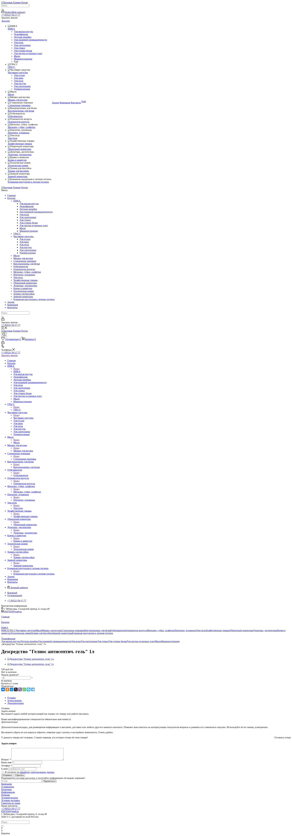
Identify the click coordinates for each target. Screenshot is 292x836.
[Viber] (20, 689)
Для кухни (24, 239)
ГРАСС (17, 233)
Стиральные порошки (24, 261)
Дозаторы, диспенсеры (25, 285)
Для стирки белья (28, 222)
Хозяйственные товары (25, 280)
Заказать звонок (9, 355)
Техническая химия (23, 291)
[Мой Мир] (11, 689)
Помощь (5, 795)
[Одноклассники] (7, 689)
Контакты (12, 307)
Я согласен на (29, 772)
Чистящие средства (24, 236)
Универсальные (27, 253)
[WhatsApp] (24, 689)
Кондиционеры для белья (26, 263)
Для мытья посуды (29, 203)
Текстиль (18, 277)
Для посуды (25, 247)
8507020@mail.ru (13, 611)
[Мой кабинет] (2, 319)
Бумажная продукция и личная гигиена (33, 299)
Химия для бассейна (24, 294)
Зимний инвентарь (23, 296)
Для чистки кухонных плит (33, 225)
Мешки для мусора (23, 258)
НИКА (17, 201)
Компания (12, 304)
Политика (6, 789)
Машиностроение (28, 231)
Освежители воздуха (24, 269)
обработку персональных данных (37, 772)
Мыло (22, 228)
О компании (7, 786)
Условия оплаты (9, 797)
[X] (16, 689)
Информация (8, 792)
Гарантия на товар (10, 803)
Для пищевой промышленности (36, 212)
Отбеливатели (20, 266)
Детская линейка (28, 209)
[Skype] (28, 689)
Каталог (11, 198)
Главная (11, 195)
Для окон (24, 242)
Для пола (24, 214)
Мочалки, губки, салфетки (27, 272)
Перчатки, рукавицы (24, 274)
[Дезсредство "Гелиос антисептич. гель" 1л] (30, 659)
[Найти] (2, 9)
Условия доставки (10, 800)
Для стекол (25, 220)
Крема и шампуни (22, 288)
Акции (10, 302)
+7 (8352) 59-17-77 (10, 15)
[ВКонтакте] (3, 689)
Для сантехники (27, 217)
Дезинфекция (26, 206)
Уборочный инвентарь (25, 283)
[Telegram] (33, 689)
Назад (16, 368)
